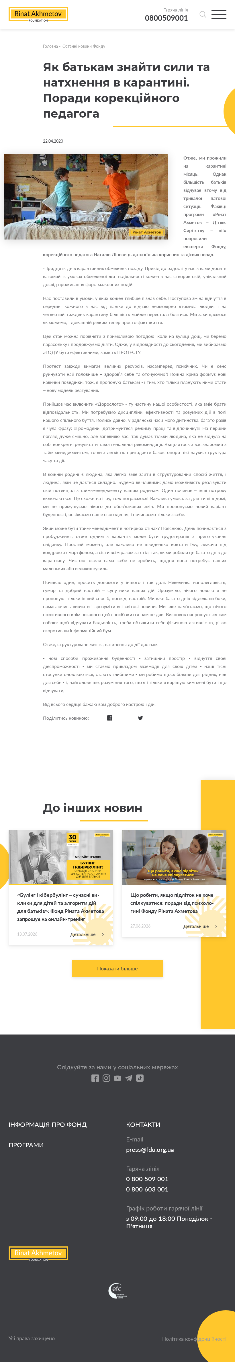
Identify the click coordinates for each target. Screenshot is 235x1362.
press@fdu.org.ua (150, 1149)
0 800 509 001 (147, 1179)
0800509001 (166, 18)
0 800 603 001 (147, 1189)
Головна (50, 46)
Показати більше (117, 968)
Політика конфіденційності (194, 1339)
